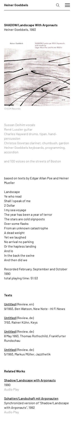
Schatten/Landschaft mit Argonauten (31, 398)
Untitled (10, 304)
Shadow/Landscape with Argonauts (30, 380)
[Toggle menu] (67, 5)
